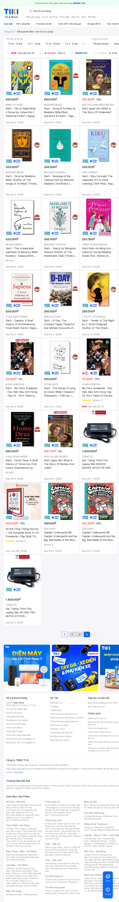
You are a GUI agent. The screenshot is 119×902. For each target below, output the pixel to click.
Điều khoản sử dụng (59, 725)
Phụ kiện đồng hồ (97, 830)
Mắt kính (108, 816)
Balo (86, 805)
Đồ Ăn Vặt (94, 886)
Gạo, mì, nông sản (20, 836)
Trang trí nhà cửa (91, 855)
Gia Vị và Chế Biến (97, 883)
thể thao (92, 17)
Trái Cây (9, 829)
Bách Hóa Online (93, 875)
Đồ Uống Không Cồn (100, 888)
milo (89, 786)
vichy (34, 788)
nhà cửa (75, 17)
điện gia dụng (33, 17)
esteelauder (25, 786)
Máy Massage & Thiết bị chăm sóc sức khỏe (23, 874)
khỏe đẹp (64, 17)
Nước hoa (16, 883)
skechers (97, 786)
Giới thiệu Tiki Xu (57, 729)
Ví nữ (73, 879)
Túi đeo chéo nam (61, 891)
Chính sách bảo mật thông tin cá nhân (67, 718)
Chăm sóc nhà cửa (23, 846)
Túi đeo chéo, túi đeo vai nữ (57, 879)
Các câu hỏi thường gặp (16, 709)
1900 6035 (18, 772)
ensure (61, 786)
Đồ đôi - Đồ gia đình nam (65, 831)
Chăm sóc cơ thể (19, 873)
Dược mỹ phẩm (30, 886)
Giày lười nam (51, 863)
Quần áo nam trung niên (61, 836)
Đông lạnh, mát (25, 833)
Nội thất (97, 860)
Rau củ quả (16, 831)
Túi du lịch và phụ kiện (100, 805)
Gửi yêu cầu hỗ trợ (14, 713)
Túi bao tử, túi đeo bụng (68, 893)
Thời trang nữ (52, 801)
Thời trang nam (53, 820)
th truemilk (37, 786)
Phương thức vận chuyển (17, 720)
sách (83, 17)
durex (68, 786)
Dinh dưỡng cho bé (19, 812)
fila (39, 788)
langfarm (19, 788)
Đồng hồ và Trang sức (96, 824)
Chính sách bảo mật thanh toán (64, 714)
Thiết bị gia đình (30, 894)
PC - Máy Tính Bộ (96, 846)
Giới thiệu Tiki (56, 703)
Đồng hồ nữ (100, 827)
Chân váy (64, 810)
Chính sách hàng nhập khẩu (18, 735)
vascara (9, 786)
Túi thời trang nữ (54, 876)
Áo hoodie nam (57, 829)
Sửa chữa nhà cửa (97, 857)
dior (16, 786)
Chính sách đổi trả (14, 727)
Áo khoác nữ (66, 807)
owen (53, 786)
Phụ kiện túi (73, 882)
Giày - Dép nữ (52, 844)
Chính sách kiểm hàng (16, 724)
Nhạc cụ (105, 867)
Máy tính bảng (18, 860)
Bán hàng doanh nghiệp (60, 736)
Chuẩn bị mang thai (20, 820)
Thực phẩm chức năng (21, 871)
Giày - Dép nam (53, 860)
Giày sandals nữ (60, 850)
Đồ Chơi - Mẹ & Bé (15, 801)
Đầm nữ (55, 805)
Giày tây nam (64, 863)
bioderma (76, 786)
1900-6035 (18, 703)
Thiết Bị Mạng (99, 843)
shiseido (10, 788)
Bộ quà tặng (97, 891)
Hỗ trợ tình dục (28, 883)
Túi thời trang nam (55, 887)
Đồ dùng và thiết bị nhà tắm (102, 862)
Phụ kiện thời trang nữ (93, 816)
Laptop (109, 846)
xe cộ (45, 17)
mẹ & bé (53, 17)
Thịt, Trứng (20, 829)
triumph (112, 786)
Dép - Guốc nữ (64, 847)
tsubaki (46, 788)
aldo (105, 786)
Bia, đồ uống (16, 838)
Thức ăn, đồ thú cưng (20, 843)
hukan (28, 788)
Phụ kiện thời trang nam (100, 817)
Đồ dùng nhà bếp (13, 894)
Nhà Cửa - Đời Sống (94, 851)
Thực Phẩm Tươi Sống (17, 825)
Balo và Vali (90, 801)
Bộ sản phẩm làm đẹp (22, 884)
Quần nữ (64, 805)
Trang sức (88, 827)
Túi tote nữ (61, 882)
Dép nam (59, 866)
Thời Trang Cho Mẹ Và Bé (17, 805)
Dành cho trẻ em (19, 841)
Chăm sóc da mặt (14, 868)
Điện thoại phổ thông (20, 857)
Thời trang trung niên (59, 815)
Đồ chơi (33, 805)
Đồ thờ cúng (94, 867)
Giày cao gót (51, 847)
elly (84, 786)
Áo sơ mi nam (63, 826)
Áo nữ (47, 805)
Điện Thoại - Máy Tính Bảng (21, 851)
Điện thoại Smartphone (16, 855)
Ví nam (48, 891)
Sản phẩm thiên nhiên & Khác (21, 877)
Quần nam (62, 824)
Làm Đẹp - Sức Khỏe (17, 865)
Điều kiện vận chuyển (59, 740)
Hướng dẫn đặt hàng (15, 716)
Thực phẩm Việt (29, 831)
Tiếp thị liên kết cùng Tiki (61, 732)
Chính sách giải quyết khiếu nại (64, 721)
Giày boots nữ (55, 852)
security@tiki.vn (28, 742)
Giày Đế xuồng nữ (62, 855)
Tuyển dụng (55, 710)
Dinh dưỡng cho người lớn (22, 815)
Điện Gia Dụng (13, 891)
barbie (46, 786)
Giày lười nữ (68, 852)
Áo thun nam (50, 824)
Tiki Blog (54, 706)
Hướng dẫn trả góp (14, 731)
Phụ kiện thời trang (94, 813)
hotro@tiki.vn (29, 739)
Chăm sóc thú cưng (92, 878)
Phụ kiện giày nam (59, 868)
